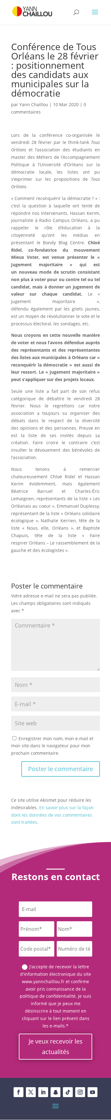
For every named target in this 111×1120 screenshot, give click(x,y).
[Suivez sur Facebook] (18, 1092)
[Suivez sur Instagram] (80, 1092)
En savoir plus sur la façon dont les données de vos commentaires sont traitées (52, 815)
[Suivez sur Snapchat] (55, 1092)
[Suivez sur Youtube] (92, 1092)
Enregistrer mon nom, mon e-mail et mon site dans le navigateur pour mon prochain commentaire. (52, 746)
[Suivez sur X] (31, 1092)
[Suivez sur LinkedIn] (43, 1092)
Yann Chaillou (33, 104)
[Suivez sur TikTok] (68, 1092)
